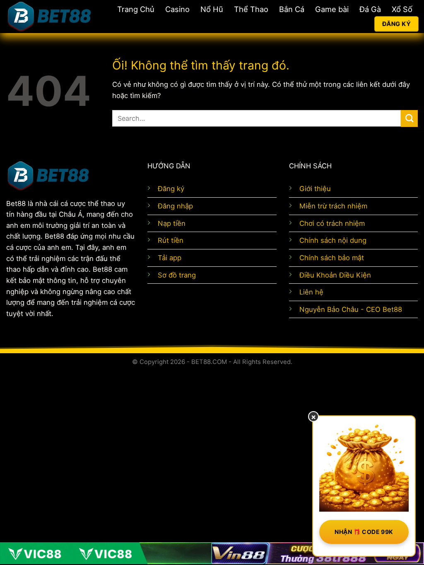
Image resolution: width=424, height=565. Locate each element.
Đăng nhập (175, 206)
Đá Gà (370, 9)
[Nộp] (409, 118)
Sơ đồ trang (177, 275)
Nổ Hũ (211, 9)
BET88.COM (209, 362)
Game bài (332, 9)
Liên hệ (311, 292)
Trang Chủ (135, 9)
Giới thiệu (315, 188)
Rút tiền (170, 240)
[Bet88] (49, 16)
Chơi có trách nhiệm (332, 223)
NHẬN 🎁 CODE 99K (364, 531)
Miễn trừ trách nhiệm (333, 206)
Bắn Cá (291, 9)
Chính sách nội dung (332, 240)
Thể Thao (251, 9)
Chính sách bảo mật (331, 258)
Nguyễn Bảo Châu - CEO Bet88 (350, 309)
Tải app (169, 258)
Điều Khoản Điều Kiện (335, 275)
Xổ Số (402, 9)
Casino (177, 9)
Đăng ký (171, 188)
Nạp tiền (172, 223)
